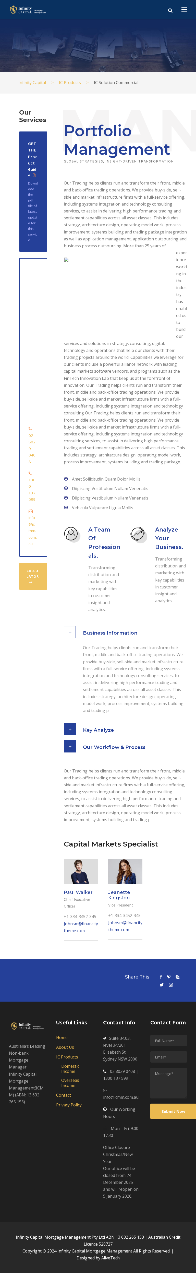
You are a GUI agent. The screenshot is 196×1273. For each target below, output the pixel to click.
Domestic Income (70, 1068)
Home (62, 1037)
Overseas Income (70, 1082)
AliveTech (110, 1258)
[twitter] (162, 985)
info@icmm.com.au (33, 530)
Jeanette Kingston (119, 895)
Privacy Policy (69, 1105)
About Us (65, 1047)
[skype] (177, 977)
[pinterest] (168, 977)
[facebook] (161, 977)
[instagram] (171, 985)
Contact (63, 1095)
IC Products (67, 1057)
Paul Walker (78, 892)
